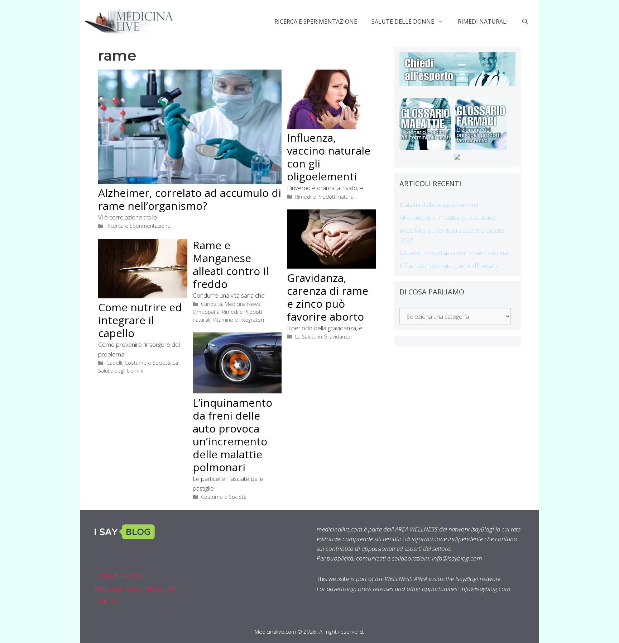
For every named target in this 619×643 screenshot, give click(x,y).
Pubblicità (107, 601)
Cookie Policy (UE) (119, 575)
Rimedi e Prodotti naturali (325, 196)
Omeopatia (206, 311)
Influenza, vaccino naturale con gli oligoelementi (328, 157)
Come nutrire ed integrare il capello (140, 320)
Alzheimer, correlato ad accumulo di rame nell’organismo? (189, 199)
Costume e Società (147, 362)
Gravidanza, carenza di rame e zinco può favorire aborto (327, 297)
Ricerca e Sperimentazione (315, 21)
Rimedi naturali (483, 21)
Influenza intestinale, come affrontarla (449, 265)
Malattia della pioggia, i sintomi (438, 204)
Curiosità (211, 304)
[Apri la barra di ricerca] (525, 21)
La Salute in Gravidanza (322, 336)
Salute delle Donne (402, 21)
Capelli (114, 362)
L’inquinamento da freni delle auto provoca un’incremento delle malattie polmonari (232, 434)
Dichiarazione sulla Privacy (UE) (135, 588)
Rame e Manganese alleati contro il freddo (231, 264)
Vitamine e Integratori (238, 319)
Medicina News (242, 304)
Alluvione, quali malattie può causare (447, 217)
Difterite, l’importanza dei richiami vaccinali (454, 253)
